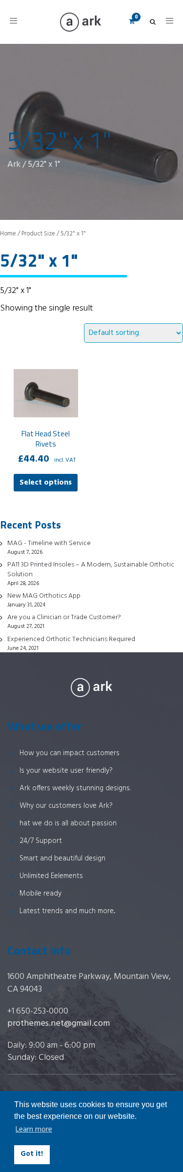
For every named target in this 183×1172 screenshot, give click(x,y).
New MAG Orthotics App (44, 596)
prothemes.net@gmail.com (58, 1023)
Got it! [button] (31, 1154)
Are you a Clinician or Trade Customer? (64, 617)
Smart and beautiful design (62, 858)
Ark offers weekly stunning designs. (75, 788)
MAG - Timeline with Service (49, 543)
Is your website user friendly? (66, 771)
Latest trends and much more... (67, 911)
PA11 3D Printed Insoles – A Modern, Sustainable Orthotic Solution (90, 569)
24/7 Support (41, 841)
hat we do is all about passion (68, 823)
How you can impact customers (70, 753)
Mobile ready (40, 893)
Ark (13, 164)
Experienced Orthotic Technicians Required (71, 639)
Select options (46, 482)
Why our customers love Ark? (66, 806)
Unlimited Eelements (51, 876)
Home (8, 234)
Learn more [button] (34, 1129)
